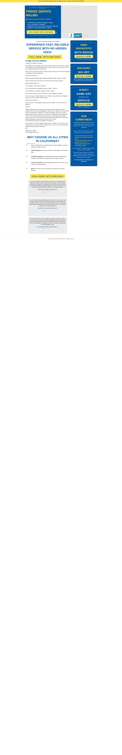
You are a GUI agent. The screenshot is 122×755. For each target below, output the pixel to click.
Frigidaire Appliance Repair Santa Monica (34, 561)
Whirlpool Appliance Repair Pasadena (33, 272)
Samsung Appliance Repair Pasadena (33, 297)
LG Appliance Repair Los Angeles (32, 245)
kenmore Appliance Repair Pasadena (33, 301)
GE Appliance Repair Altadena (32, 315)
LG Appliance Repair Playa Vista (32, 662)
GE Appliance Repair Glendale (32, 399)
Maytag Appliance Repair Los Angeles (33, 623)
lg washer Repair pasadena (31, 277)
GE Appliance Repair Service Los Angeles (34, 675)
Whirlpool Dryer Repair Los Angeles (33, 543)
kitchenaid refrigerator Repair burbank (33, 308)
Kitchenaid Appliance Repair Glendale (33, 402)
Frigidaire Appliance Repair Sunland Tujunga (35, 468)
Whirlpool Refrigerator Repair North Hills (34, 549)
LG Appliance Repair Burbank (31, 430)
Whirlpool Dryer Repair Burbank (32, 332)
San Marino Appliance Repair (31, 506)
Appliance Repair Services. (60, 238)
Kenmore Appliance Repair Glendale (33, 405)
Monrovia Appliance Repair (31, 575)
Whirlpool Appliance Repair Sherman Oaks (34, 420)
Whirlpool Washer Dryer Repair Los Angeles (35, 253)
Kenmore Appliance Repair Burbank (33, 637)
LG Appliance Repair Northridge (32, 442)
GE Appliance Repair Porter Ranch (33, 474)
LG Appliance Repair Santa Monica (33, 242)
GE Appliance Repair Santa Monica (33, 251)
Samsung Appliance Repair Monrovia (33, 578)
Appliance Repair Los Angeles (32, 750)
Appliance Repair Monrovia (31, 559)
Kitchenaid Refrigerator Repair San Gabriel (34, 510)
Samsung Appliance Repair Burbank (33, 388)
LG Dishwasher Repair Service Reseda (34, 709)
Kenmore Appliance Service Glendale (33, 431)
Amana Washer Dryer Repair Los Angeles (34, 254)
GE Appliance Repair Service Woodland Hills (35, 677)
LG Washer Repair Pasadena (31, 590)
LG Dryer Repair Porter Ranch (31, 517)
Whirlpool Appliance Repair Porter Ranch (34, 419)
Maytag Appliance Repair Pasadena (33, 335)
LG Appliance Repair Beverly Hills (32, 747)
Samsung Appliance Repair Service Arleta (34, 695)
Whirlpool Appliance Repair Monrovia (33, 576)
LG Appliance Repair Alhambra (32, 262)
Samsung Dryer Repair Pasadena (32, 298)
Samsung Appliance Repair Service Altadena (35, 697)
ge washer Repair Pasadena (31, 283)
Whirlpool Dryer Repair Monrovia (32, 544)
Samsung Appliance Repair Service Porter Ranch (36, 671)
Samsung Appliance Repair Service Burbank (35, 698)
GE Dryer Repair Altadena (31, 327)
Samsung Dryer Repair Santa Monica (33, 539)
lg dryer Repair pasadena (30, 276)
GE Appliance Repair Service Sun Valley (34, 678)
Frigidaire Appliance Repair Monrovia (33, 591)
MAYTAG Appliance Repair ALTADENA (34, 288)
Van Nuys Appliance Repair (31, 616)
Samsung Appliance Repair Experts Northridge (35, 480)
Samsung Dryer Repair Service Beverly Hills (35, 684)
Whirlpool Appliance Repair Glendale (33, 652)
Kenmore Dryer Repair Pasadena (32, 353)
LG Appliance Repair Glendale (32, 398)
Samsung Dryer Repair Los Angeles (33, 503)
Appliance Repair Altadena (31, 312)
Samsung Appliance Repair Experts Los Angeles (36, 482)
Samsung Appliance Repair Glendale (33, 611)
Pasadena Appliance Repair (31, 582)
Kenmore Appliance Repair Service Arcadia (34, 703)
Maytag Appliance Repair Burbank (32, 639)
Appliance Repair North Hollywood (32, 565)
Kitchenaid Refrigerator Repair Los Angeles (34, 509)
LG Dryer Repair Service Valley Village (33, 683)
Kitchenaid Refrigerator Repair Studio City (34, 512)
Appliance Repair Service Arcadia (32, 701)
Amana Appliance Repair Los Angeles (33, 610)
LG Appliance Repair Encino (31, 393)
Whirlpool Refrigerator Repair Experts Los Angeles (36, 495)
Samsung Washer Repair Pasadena (33, 585)
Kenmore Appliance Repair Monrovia (33, 568)
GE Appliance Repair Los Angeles (32, 257)
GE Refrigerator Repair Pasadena (32, 739)
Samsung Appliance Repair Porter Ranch (34, 453)
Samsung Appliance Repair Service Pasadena (35, 672)
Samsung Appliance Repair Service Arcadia (35, 704)
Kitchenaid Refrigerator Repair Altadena (34, 347)
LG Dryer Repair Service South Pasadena (34, 686)
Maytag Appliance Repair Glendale (33, 404)
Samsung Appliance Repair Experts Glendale (35, 486)
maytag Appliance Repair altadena (32, 289)
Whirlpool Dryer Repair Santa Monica (33, 546)
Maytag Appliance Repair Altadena (32, 269)
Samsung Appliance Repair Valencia (33, 733)
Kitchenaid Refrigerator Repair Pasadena (34, 514)
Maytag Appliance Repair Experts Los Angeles (35, 483)
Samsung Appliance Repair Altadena (33, 320)
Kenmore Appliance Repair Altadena (33, 271)
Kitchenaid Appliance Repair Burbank (33, 263)
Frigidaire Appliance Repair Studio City (33, 469)
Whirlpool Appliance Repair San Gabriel (34, 416)
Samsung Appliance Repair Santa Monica (34, 555)
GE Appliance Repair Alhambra (32, 256)
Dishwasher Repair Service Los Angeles (34, 707)
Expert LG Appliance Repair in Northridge (34, 478)
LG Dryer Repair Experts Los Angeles (33, 489)
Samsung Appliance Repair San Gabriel (34, 414)
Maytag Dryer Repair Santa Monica (33, 536)
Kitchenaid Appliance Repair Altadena (33, 344)
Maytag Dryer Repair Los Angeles (32, 501)
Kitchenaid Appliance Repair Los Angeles (34, 619)
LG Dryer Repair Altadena (30, 341)
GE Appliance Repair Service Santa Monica (34, 680)
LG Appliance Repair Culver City (32, 247)
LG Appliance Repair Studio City (32, 462)
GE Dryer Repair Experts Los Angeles (33, 492)
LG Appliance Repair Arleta (31, 384)
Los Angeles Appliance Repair (31, 607)
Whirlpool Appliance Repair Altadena (33, 317)
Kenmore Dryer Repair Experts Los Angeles (34, 494)
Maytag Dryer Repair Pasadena (32, 338)
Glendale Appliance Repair (31, 649)
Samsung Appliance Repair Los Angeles (34, 553)
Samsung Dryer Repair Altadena (32, 370)
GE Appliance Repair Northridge (32, 472)
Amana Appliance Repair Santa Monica (34, 581)
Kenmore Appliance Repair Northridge (33, 440)
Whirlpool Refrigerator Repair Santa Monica (34, 550)
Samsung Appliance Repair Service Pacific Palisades (37, 674)
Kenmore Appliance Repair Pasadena (33, 439)
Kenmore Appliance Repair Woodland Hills (34, 631)
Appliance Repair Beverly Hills (32, 570)
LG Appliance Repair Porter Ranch (32, 445)
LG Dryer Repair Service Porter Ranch (33, 687)
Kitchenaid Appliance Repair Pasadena (34, 266)
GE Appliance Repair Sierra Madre (32, 529)
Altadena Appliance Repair (31, 584)
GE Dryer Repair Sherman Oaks (32, 520)
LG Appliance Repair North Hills (32, 454)
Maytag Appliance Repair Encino (32, 608)
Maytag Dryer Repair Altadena (31, 311)
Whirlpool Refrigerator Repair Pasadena (34, 552)
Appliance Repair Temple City (31, 564)
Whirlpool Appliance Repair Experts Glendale (35, 488)
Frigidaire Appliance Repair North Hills (33, 466)
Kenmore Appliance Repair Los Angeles (34, 260)
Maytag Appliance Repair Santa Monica (34, 573)
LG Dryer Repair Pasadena (31, 515)
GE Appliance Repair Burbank (31, 401)
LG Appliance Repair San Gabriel (32, 413)
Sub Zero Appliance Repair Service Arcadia (34, 700)
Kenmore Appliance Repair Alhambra (33, 259)
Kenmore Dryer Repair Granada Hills (33, 713)
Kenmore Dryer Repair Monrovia (32, 523)
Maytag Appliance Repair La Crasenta (33, 626)
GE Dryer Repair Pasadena (31, 286)
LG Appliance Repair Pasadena (32, 250)
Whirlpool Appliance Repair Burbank (33, 329)
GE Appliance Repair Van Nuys (32, 475)
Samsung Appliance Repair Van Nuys (33, 692)
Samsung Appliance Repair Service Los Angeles (36, 669)
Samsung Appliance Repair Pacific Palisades (35, 718)
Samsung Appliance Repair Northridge (33, 448)
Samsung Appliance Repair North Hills (33, 451)
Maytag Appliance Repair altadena (32, 309)
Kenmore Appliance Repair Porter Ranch (34, 437)
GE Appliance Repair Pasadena (32, 265)
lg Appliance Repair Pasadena (32, 291)
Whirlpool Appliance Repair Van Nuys (33, 691)
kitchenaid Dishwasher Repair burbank (33, 314)
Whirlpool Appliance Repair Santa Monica (34, 422)
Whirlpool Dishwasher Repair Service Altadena (35, 712)
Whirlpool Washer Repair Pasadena (33, 535)
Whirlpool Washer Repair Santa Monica (34, 533)
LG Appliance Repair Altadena (31, 318)
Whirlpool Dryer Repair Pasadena (32, 547)
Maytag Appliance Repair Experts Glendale (34, 485)
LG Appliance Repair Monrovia (32, 530)
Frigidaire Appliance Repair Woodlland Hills (35, 471)
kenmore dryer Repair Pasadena (32, 304)
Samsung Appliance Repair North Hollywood (35, 730)
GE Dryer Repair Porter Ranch (32, 518)
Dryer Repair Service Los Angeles (32, 681)
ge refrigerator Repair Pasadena (32, 285)
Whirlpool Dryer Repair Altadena (32, 361)
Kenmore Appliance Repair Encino (32, 633)
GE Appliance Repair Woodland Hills (33, 526)
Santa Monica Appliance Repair (32, 594)
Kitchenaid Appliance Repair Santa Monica (34, 620)
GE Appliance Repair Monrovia (32, 527)
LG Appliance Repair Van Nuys (32, 689)
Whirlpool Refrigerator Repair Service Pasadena (36, 668)
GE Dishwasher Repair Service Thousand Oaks (35, 710)
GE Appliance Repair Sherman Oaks (33, 477)
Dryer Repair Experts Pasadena (32, 491)
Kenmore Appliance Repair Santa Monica (34, 558)
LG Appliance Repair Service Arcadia (33, 706)
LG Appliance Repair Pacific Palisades (33, 726)
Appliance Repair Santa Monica (32, 601)
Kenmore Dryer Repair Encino (31, 715)
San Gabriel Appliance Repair (31, 411)
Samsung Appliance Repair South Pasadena (35, 749)
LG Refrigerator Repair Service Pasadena (34, 666)
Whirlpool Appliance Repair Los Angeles (34, 417)
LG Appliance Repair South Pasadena (33, 463)
